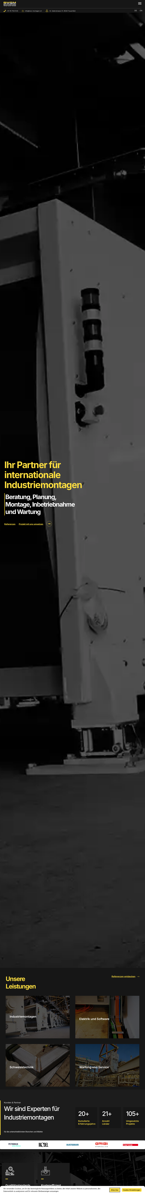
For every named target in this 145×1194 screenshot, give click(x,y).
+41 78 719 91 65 (12, 11)
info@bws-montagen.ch (33, 11)
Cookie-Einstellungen (131, 1190)
